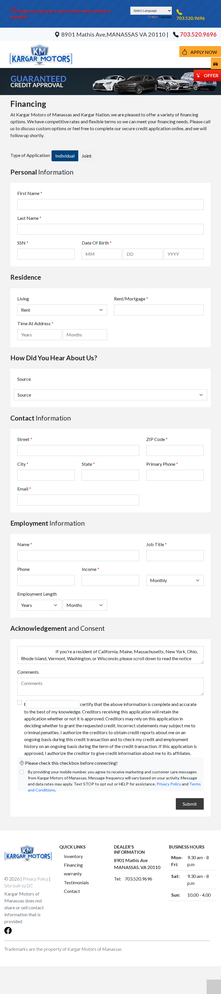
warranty (73, 873)
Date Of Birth (97, 242)
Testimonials (76, 882)
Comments (28, 672)
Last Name (29, 218)
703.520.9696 (190, 18)
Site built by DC (18, 885)
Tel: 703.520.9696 (133, 878)
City (22, 464)
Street (24, 439)
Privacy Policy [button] (35, 878)
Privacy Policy (169, 783)
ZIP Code (157, 439)
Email (24, 488)
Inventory (73, 856)
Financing (73, 865)
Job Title (156, 544)
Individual (65, 155)
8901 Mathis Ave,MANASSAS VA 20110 (113, 34)
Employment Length (37, 594)
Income (89, 569)
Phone (23, 569)
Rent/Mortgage (129, 298)
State (88, 464)
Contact (72, 891)
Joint (87, 155)
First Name (29, 193)
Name (24, 544)
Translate (165, 17)
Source (24, 379)
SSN (22, 242)
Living (23, 298)
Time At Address (34, 323)
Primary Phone (162, 464)
